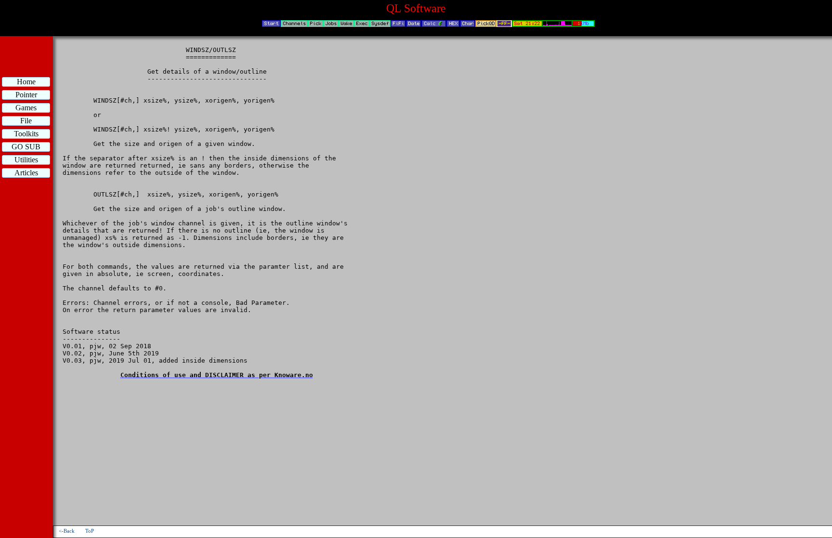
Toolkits (26, 134)
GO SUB (26, 147)
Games (26, 108)
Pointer (26, 95)
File (26, 121)
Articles (26, 173)
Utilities (26, 160)
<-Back (67, 531)
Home (26, 82)
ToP (89, 531)
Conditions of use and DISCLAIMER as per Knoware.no (216, 375)
